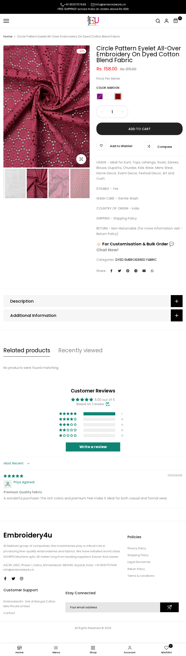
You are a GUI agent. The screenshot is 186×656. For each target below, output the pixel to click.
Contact (9, 613)
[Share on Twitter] (119, 271)
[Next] (83, 106)
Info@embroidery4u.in (110, 4)
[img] (13, 476)
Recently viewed (80, 350)
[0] (175, 20)
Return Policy (136, 569)
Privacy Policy (136, 548)
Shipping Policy (125, 218)
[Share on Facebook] (111, 271)
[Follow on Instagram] (21, 578)
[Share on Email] (144, 271)
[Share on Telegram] (136, 271)
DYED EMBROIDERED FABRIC (136, 259)
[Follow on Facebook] (5, 578)
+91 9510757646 (75, 4)
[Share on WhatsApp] (152, 271)
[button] (68, 413)
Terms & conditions (140, 576)
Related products (26, 350)
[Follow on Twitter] (13, 578)
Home (7, 37)
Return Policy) (107, 234)
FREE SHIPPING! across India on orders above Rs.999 (93, 9)
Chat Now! (107, 250)
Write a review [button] (93, 446)
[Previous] (10, 106)
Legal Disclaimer (138, 562)
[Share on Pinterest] (128, 271)
